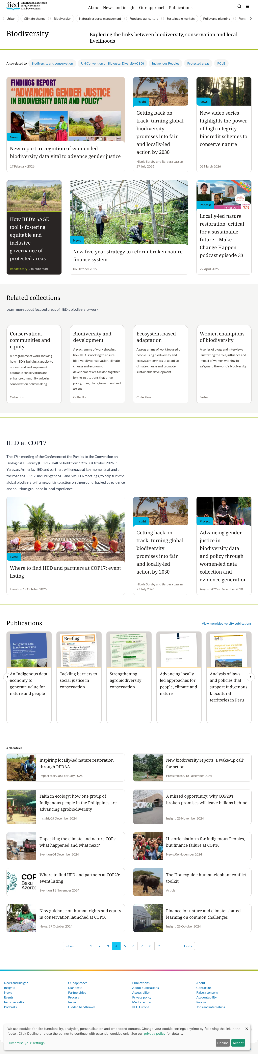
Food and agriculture (144, 18)
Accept (238, 1043)
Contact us (203, 987)
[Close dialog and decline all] (247, 1026)
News (8, 992)
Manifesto (75, 987)
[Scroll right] (251, 19)
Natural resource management (100, 18)
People (201, 1002)
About (94, 7)
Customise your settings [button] (26, 1043)
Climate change (34, 18)
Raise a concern (207, 992)
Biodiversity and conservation (52, 63)
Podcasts (10, 1007)
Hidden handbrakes (81, 1007)
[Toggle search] (239, 6)
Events (9, 997)
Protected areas (198, 63)
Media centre (141, 1002)
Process (73, 997)
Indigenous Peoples (165, 63)
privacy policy (154, 1033)
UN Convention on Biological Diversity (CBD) (112, 63)
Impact (73, 1002)
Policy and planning (216, 18)
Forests (244, 18)
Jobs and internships (210, 1007)
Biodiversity (62, 18)
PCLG (221, 63)
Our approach (152, 7)
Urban (11, 18)
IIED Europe (140, 1007)
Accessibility (141, 992)
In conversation (15, 1002)
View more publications (227, 623)
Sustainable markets (181, 18)
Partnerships (77, 992)
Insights (9, 987)
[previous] (7, 677)
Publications (180, 7)
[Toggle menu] (247, 6)
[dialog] (127, 1037)
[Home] (26, 6)
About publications (145, 987)
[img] (251, 677)
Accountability (206, 997)
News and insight (119, 7)
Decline (223, 1043)
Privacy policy (141, 997)
